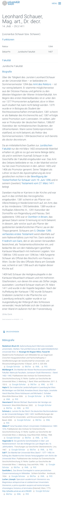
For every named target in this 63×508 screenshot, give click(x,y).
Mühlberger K (7, 370)
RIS (45, 366)
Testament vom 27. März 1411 (37, 183)
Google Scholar (13, 366)
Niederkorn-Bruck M (10, 346)
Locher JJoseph (9, 479)
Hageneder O (7, 441)
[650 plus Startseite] (31, 3)
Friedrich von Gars (12, 240)
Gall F (4, 453)
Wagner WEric (35, 352)
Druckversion (12, 332)
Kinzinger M (24, 352)
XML (37, 366)
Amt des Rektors (42, 84)
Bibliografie (8, 340)
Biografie (7, 71)
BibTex (28, 366)
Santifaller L (7, 470)
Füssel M (46, 352)
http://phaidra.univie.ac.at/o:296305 (17, 491)
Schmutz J (6, 411)
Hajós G (5, 387)
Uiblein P (5, 426)
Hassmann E (7, 402)
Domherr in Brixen (38, 216)
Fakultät (6, 60)
